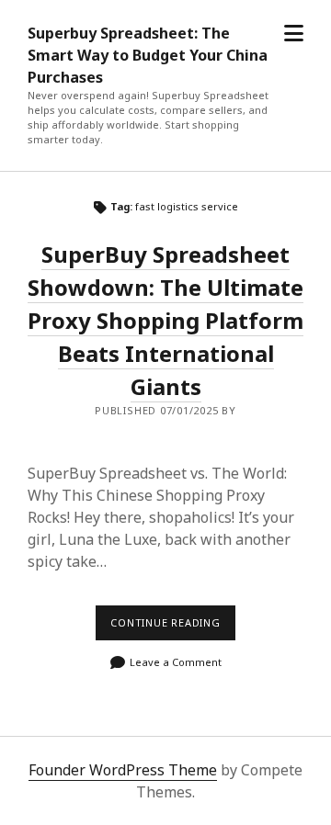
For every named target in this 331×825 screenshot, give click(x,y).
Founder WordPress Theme (123, 770)
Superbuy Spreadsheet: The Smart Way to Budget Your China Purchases (148, 55)
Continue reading (172, 627)
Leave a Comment (176, 662)
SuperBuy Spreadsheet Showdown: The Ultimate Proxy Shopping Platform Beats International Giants (165, 320)
